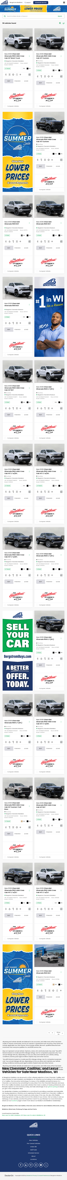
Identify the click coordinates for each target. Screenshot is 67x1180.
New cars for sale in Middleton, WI (34, 1115)
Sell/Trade (33, 1150)
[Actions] (29, 56)
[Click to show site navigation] (64, 2)
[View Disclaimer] (20, 74)
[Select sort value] (63, 23)
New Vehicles (33, 1140)
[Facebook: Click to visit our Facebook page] (20, 1165)
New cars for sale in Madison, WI (12, 1115)
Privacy (35, 1175)
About (33, 1156)
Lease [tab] (26, 81)
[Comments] (29, 74)
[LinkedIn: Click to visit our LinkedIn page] (25, 1165)
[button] (31, 40)
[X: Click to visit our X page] (46, 1165)
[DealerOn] (9, 1175)
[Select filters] (60, 23)
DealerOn (29, 1175)
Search (60, 16)
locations (14, 1101)
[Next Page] (52, 1032)
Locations (33, 1159)
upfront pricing (52, 1087)
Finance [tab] (18, 81)
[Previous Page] (49, 1032)
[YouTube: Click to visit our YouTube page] (40, 1165)
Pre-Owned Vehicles (33, 1143)
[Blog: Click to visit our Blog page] (30, 1165)
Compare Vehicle (13, 106)
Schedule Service (40, 2)
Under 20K (33, 1147)
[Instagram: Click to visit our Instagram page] (35, 1165)
